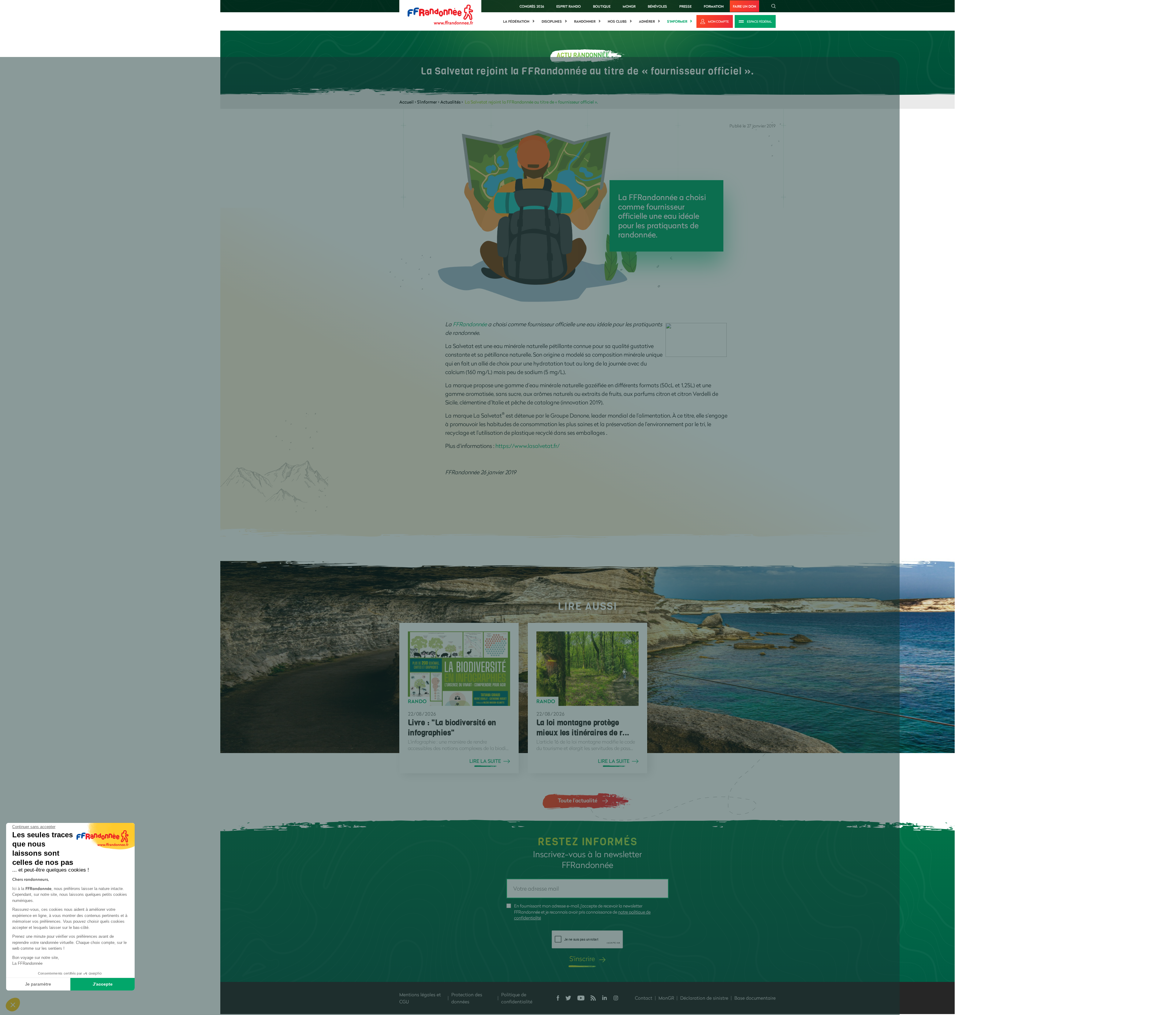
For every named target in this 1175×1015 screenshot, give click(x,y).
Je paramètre (38, 984)
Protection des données (466, 998)
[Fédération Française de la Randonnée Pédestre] (440, 14)
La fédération (516, 21)
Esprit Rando (568, 6)
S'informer (677, 21)
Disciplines (552, 21)
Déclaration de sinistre (704, 998)
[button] (13, 1004)
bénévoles (657, 6)
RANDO (417, 701)
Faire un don (744, 6)
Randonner (584, 21)
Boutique (601, 6)
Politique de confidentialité (516, 998)
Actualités (450, 102)
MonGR (629, 6)
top (561, 973)
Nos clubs (617, 21)
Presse (685, 6)
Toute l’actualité (577, 800)
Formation (714, 6)
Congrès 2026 (532, 6)
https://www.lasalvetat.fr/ (527, 445)
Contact (643, 998)
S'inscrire (582, 958)
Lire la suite (485, 761)
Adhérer (647, 21)
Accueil (406, 102)
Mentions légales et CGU (420, 998)
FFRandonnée (470, 324)
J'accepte (103, 984)
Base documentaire (755, 998)
